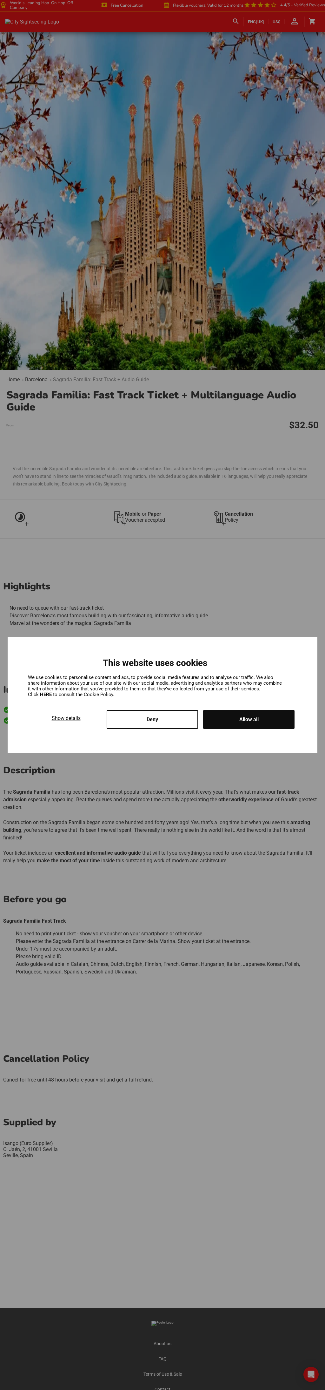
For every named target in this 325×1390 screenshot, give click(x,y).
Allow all (249, 719)
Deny (152, 719)
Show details (66, 718)
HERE (46, 694)
